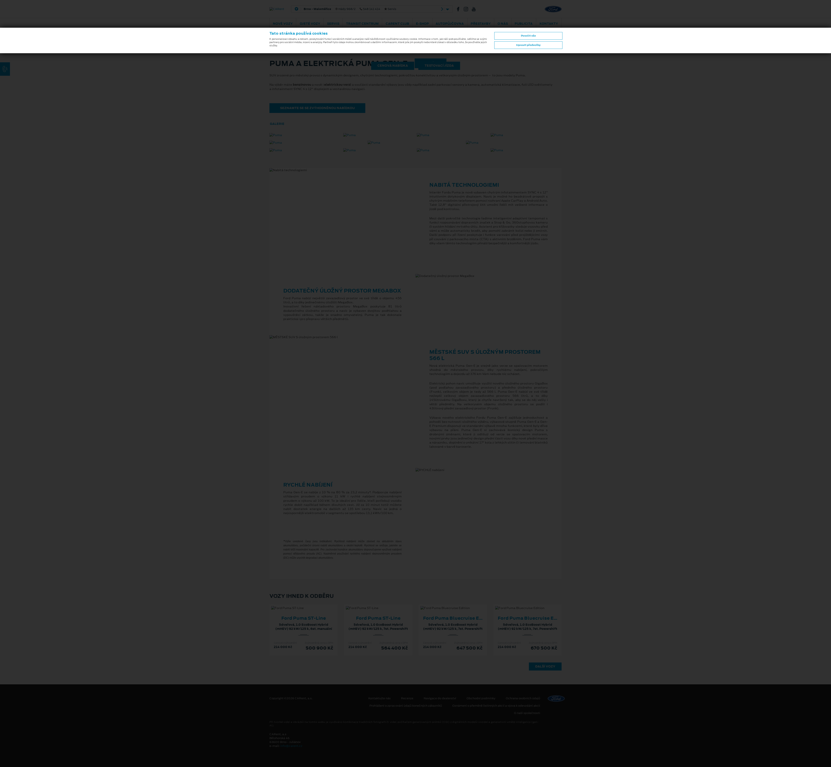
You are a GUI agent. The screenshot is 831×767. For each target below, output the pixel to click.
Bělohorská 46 (369, 9)
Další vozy (545, 666)
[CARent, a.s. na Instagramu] (468, 9)
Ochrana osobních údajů (523, 698)
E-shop (422, 23)
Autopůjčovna (450, 23)
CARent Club (397, 23)
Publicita (524, 23)
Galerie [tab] (277, 124)
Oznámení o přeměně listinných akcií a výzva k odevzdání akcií (496, 706)
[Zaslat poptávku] (310, 604)
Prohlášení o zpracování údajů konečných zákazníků (405, 706)
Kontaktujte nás (379, 698)
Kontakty (549, 23)
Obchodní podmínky (481, 698)
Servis (333, 23)
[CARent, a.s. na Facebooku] (460, 9)
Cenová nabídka (392, 65)
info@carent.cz (291, 746)
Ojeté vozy (310, 23)
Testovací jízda (439, 65)
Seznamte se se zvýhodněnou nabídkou (317, 108)
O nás (503, 23)
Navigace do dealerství (440, 698)
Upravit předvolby (528, 45)
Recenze (407, 698)
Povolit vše (528, 35)
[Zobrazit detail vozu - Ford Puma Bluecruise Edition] (446, 604)
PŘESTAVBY (481, 23)
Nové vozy (283, 23)
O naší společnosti (527, 713)
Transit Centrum (362, 23)
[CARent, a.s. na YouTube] (475, 9)
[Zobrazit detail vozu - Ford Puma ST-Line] (296, 604)
